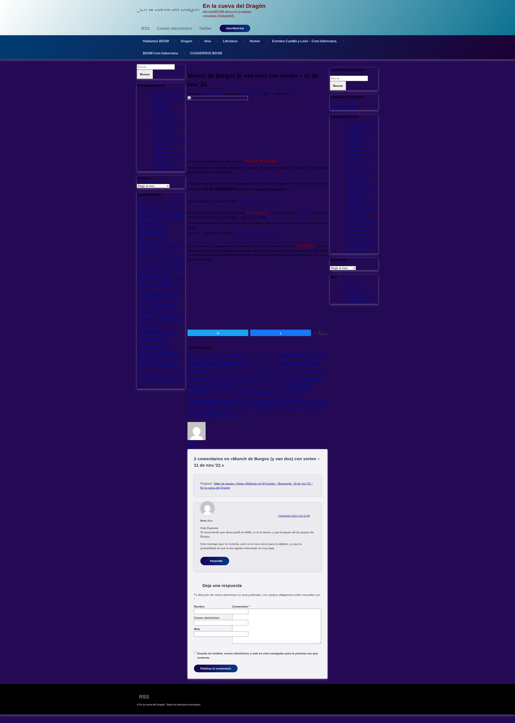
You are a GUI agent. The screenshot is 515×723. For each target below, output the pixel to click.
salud (247, 400)
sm (258, 407)
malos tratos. (281, 378)
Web (197, 629)
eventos (294, 93)
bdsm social (234, 355)
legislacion (306, 371)
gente (291, 371)
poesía (276, 386)
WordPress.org (356, 301)
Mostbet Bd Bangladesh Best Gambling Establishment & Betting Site (165, 110)
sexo (204, 407)
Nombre (199, 606)
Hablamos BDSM (156, 41)
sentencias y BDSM (157, 353)
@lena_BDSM (343, 106)
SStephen (305, 213)
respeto (296, 393)
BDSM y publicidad (263, 356)
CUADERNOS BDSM (206, 53)
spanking (294, 408)
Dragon (186, 41)
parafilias (260, 386)
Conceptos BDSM (218, 363)
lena (207, 41)
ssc (307, 407)
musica (241, 387)
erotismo (249, 371)
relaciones (271, 393)
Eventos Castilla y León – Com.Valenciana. (304, 41)
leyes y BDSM (212, 379)
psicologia (201, 393)
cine (313, 355)
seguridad (275, 400)
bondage (290, 355)
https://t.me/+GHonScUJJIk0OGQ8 (256, 233)
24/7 (201, 356)
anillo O (213, 356)
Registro (352, 284)
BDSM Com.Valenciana (160, 53)
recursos (244, 393)
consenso (262, 364)
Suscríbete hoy (235, 28)
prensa (298, 386)
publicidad (224, 393)
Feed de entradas (358, 293)
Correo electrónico (206, 617)
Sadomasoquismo (212, 400)
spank (276, 407)
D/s (202, 371)
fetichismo (270, 371)
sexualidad (225, 407)
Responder (216, 561)
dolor (235, 371)
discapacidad (219, 371)
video (205, 414)
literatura (246, 378)
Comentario (241, 606)
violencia (231, 415)
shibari (244, 407)
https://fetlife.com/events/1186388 (260, 201)
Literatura (230, 41)
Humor (255, 41)
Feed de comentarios (360, 297)
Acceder (352, 289)
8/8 (192, 355)
